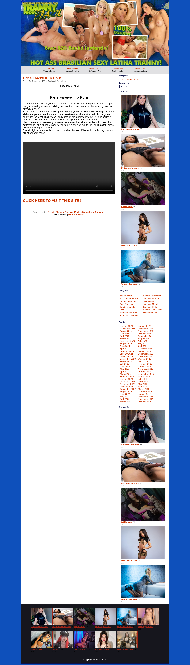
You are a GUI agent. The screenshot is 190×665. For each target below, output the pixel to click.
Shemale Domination (129, 315)
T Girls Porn (50, 69)
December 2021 (145, 328)
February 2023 (127, 376)
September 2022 (128, 389)
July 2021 (142, 341)
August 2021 (144, 338)
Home (122, 79)
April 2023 (124, 371)
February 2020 (145, 364)
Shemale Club (140, 69)
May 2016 (142, 384)
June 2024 (125, 346)
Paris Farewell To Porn (42, 78)
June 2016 (143, 381)
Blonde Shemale (56, 212)
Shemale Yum (72, 69)
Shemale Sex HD (95, 69)
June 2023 (125, 366)
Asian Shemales (127, 295)
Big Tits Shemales (127, 301)
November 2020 (145, 356)
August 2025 (126, 331)
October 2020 (144, 359)
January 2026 (126, 326)
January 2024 (126, 354)
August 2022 (126, 391)
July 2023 (124, 364)
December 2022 (127, 381)
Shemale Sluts (150, 307)
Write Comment (76, 214)
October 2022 (126, 386)
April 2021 (143, 346)
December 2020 (145, 354)
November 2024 (127, 341)
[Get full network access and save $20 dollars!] (95, 65)
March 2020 (143, 361)
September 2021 (146, 336)
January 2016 (144, 394)
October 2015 (144, 401)
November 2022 (127, 384)
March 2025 (125, 338)
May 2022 (124, 396)
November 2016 (145, 369)
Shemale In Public (151, 298)
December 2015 (145, 396)
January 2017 (144, 366)
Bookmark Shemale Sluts (58, 81)
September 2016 (146, 374)
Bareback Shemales (128, 298)
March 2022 (125, 401)
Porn (121, 310)
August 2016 (144, 376)
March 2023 (125, 374)
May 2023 (124, 369)
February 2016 (145, 391)
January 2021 (144, 351)
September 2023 (128, 359)
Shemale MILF (150, 301)
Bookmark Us (133, 79)
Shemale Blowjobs (128, 312)
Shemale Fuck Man (152, 295)
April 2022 (124, 399)
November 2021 (145, 331)
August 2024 (126, 344)
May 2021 (142, 344)
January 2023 (126, 379)
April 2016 (143, 386)
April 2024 (124, 349)
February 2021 (145, 349)
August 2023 (126, 361)
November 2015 (145, 399)
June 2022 (125, 394)
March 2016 (143, 389)
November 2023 (127, 356)
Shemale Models (73, 212)
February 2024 (127, 351)
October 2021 (144, 333)
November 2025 (127, 328)
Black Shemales (126, 304)
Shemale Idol (118, 69)
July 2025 (124, 333)
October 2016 (144, 371)
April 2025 (124, 336)
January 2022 (144, 326)
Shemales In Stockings (93, 212)
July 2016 (142, 379)
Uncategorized (150, 312)
